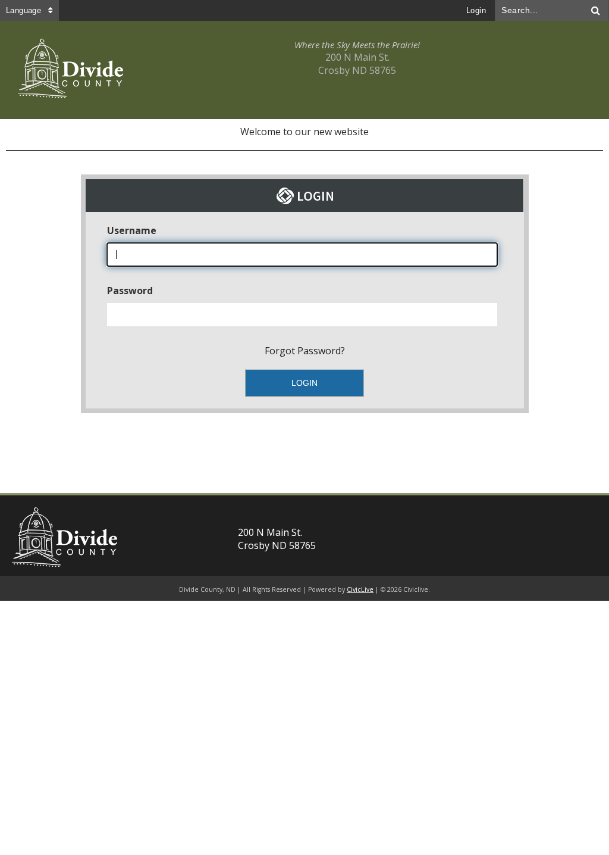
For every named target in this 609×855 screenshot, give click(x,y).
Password (130, 290)
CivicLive (360, 589)
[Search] (595, 10)
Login (476, 10)
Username (131, 230)
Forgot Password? (305, 350)
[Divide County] (70, 70)
